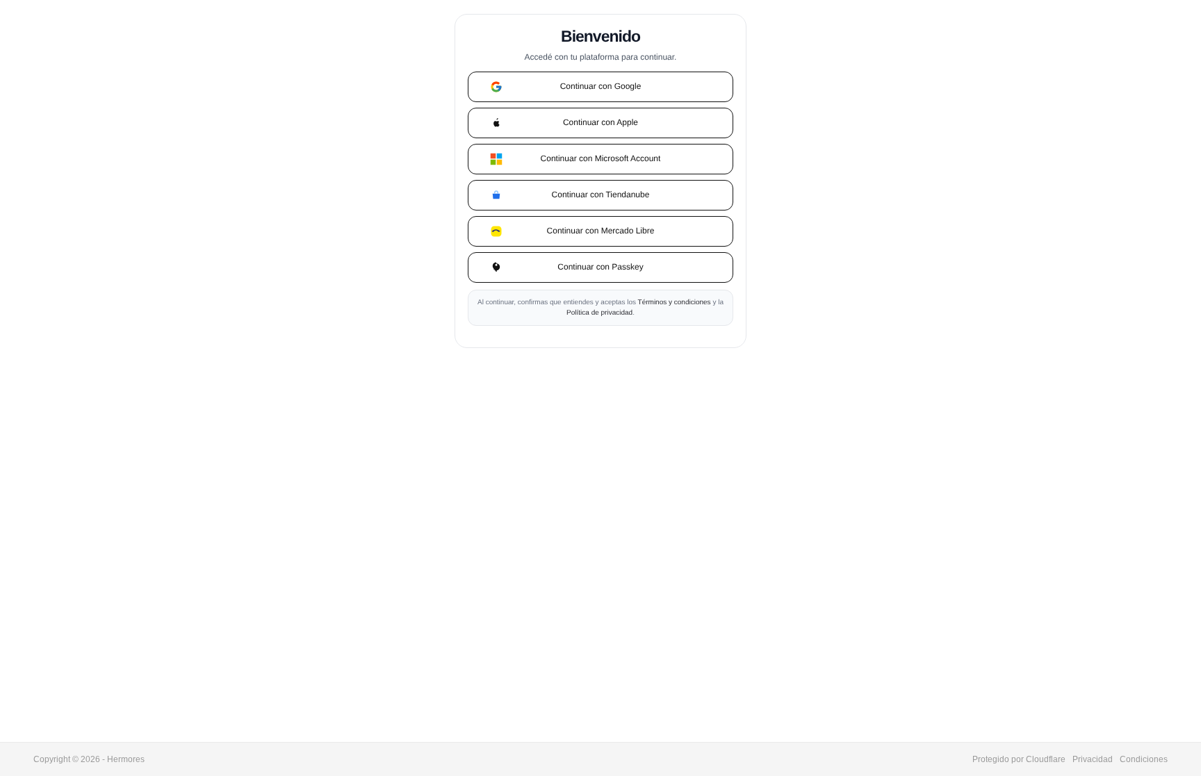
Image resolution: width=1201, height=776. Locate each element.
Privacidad (1092, 759)
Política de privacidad (599, 313)
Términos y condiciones (674, 302)
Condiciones (1144, 759)
